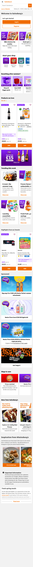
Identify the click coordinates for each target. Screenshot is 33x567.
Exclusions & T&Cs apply (20, 343)
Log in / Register (5, 8)
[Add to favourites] (14, 105)
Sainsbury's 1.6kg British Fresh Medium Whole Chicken (24, 125)
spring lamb (5, 495)
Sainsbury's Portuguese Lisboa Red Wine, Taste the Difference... (8, 125)
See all (3, 100)
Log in (16, 22)
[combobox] (14, 5)
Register (16, 26)
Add (9, 145)
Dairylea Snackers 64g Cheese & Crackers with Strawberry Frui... (24, 254)
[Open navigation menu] (2, 2)
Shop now (5, 195)
